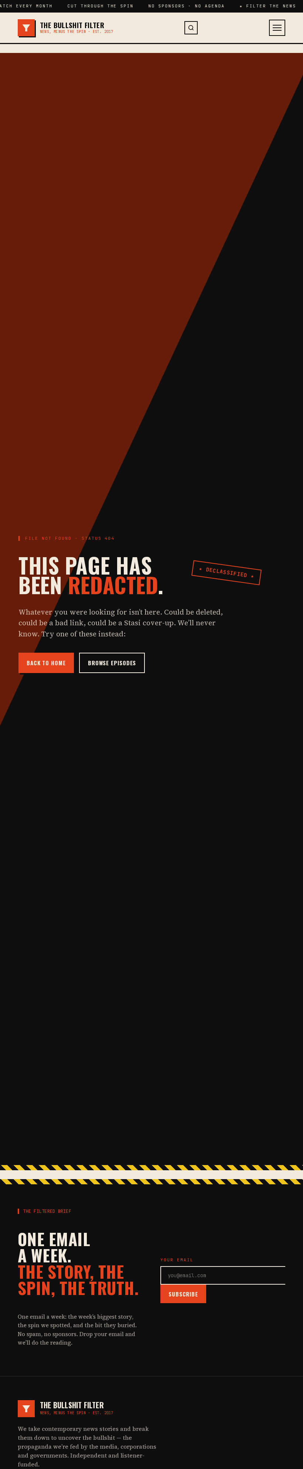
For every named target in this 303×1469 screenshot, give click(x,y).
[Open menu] (277, 28)
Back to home (46, 663)
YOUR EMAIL (177, 1259)
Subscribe (183, 1294)
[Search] (191, 27)
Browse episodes (112, 663)
